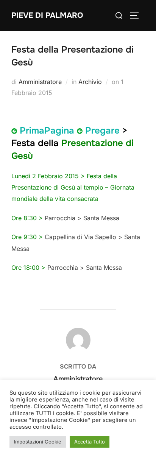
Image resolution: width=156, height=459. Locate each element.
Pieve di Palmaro (47, 15)
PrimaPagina (47, 130)
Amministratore (40, 82)
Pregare (102, 130)
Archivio (90, 82)
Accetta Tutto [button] (89, 442)
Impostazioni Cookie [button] (37, 442)
